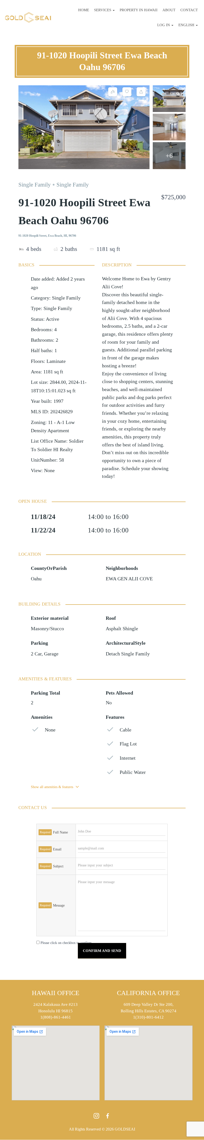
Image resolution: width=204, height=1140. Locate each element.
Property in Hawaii (138, 10)
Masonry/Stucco (47, 628)
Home (83, 10)
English (186, 25)
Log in (164, 25)
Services (103, 10)
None (50, 729)
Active (52, 319)
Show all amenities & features (52, 787)
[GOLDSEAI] (28, 17)
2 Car (36, 653)
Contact (189, 10)
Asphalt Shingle (122, 628)
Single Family (34, 185)
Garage (51, 653)
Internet (128, 758)
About (168, 10)
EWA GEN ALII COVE (129, 578)
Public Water (133, 772)
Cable (125, 729)
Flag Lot (128, 743)
